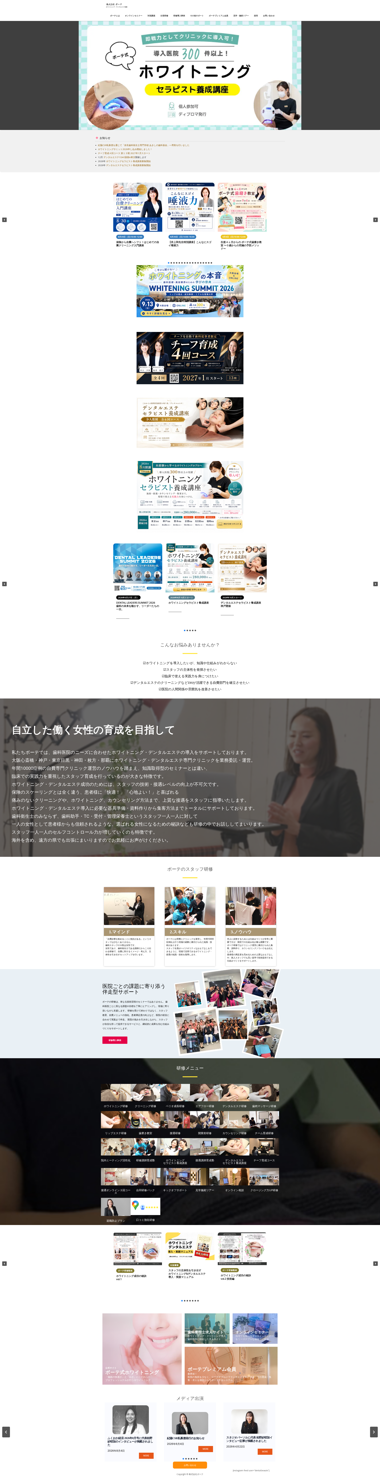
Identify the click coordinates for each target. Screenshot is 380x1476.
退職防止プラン (115, 1220)
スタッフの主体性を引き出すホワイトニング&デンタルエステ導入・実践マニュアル (187, 1273)
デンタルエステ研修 (235, 1106)
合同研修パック (145, 1190)
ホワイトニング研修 (116, 1106)
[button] (190, 75)
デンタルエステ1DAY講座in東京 (119, 157)
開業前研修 (205, 1133)
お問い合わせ (190, 1465)
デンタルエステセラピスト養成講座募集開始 (128, 165)
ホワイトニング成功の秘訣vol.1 (131, 1277)
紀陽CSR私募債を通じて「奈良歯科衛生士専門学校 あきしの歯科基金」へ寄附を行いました (143, 145)
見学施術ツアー (204, 1190)
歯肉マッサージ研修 (264, 1106)
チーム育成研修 (264, 1133)
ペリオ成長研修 (175, 1106)
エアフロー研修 (204, 1106)
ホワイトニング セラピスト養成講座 (175, 1161)
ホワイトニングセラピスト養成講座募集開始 (128, 161)
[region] (190, 75)
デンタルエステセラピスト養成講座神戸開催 (241, 604)
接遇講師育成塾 (204, 1160)
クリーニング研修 (145, 1106)
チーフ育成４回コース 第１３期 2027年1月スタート (124, 153)
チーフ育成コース (264, 1160)
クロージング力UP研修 (264, 1190)
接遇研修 (175, 1133)
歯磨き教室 (145, 1133)
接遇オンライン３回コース (115, 1191)
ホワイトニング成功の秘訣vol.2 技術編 (236, 1277)
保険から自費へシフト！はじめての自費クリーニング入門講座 (137, 243)
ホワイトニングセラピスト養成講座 (188, 602)
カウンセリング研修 (235, 1133)
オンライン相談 (234, 1190)
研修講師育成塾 (145, 1160)
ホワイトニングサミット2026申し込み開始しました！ (125, 149)
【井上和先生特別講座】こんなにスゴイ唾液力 (189, 243)
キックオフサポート (175, 1190)
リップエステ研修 (115, 1133)
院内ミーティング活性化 (115, 1160)
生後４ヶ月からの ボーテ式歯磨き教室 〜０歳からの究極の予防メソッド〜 (241, 245)
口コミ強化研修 (145, 1220)
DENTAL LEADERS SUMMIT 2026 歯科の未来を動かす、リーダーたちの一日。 (137, 606)
